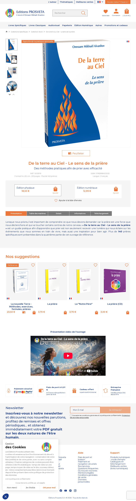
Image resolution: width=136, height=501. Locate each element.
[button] (5, 496)
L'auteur (52, 2)
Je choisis (30, 487)
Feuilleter (78, 153)
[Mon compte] (116, 12)
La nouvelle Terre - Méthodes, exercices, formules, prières (21, 306)
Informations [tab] (80, 213)
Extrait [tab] (58, 213)
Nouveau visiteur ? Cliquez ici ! (117, 2)
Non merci (12, 487)
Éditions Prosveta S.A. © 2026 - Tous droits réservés (68, 498)
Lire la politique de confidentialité (17, 479)
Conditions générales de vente (87, 476)
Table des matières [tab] (37, 213)
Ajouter (55, 193)
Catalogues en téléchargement (118, 463)
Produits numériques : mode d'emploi (120, 458)
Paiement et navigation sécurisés (87, 463)
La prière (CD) (114, 304)
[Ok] (83, 13)
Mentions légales (86, 473)
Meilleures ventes (84, 2)
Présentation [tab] (16, 213)
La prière (52, 304)
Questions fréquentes (88, 468)
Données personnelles (84, 481)
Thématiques (66, 2)
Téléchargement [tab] (101, 213)
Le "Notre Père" (83, 304)
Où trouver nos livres (87, 471)
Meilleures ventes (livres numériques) (119, 467)
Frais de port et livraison (85, 458)
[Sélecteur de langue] (101, 2)
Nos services (84, 466)
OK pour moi (49, 487)
